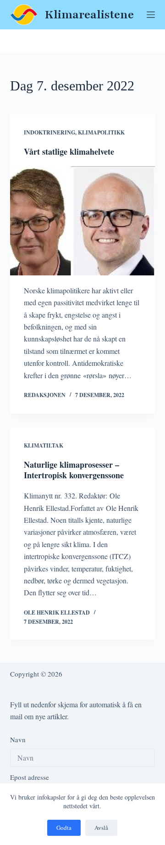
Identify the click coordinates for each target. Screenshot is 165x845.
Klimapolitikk (101, 132)
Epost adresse (29, 777)
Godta (64, 827)
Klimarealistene (89, 14)
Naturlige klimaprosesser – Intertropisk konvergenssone (74, 470)
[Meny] (151, 15)
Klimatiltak (43, 445)
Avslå (101, 827)
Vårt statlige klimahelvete (69, 151)
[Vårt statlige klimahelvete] (82, 220)
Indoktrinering (49, 132)
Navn (18, 739)
